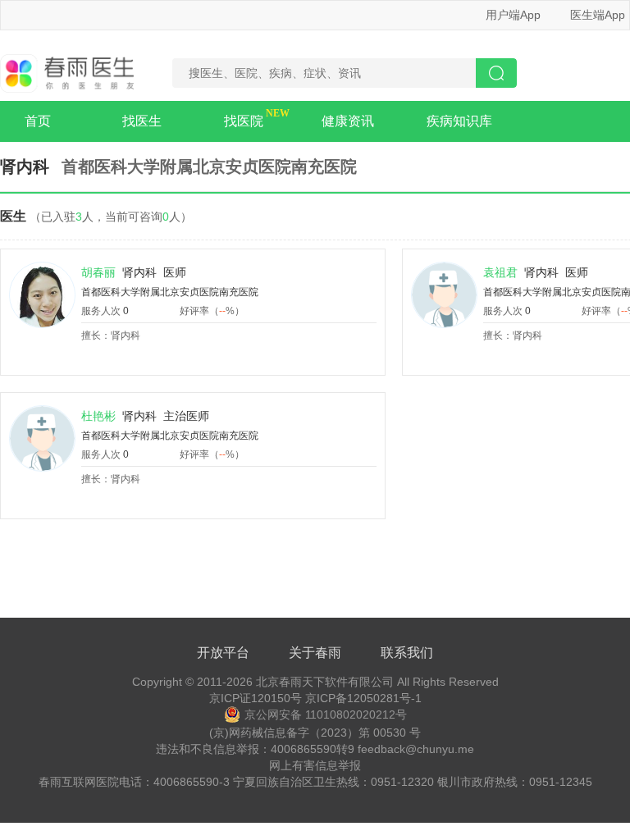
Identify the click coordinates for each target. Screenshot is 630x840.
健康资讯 (348, 121)
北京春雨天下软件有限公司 (325, 681)
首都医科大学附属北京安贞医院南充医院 (169, 292)
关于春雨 (315, 653)
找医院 (243, 121)
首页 (38, 121)
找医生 (142, 121)
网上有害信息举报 (315, 765)
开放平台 (223, 653)
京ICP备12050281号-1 (363, 698)
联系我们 (407, 653)
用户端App (513, 14)
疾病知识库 (459, 121)
